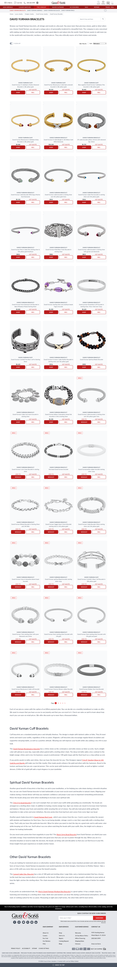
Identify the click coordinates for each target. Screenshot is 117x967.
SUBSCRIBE (99, 918)
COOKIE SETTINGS (44, 948)
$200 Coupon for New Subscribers (91, 913)
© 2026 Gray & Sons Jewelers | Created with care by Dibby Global (58, 961)
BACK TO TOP (59, 965)
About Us (45, 933)
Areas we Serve (96, 944)
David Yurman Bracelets (18, 10)
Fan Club (45, 938)
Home (11, 14)
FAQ (44, 944)
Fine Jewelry (41, 7)
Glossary (77, 944)
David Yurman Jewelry (42, 14)
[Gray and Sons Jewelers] (58, 3)
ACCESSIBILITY (26, 948)
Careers (45, 936)
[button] (105, 10)
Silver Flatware (58, 7)
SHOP (18, 92)
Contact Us (95, 927)
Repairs (96, 7)
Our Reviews (46, 941)
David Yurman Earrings (34, 10)
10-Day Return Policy (81, 936)
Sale (86, 7)
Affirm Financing (80, 938)
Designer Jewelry (29, 14)
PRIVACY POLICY (15, 948)
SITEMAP (34, 948)
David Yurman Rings (67, 10)
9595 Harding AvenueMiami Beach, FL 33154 (98, 933)
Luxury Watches (25, 7)
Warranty (78, 933)
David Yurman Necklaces (52, 10)
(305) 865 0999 (95, 938)
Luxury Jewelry (19, 14)
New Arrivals (8, 7)
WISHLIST (84, 422)
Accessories (74, 7)
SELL (32, 92)
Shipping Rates (79, 941)
